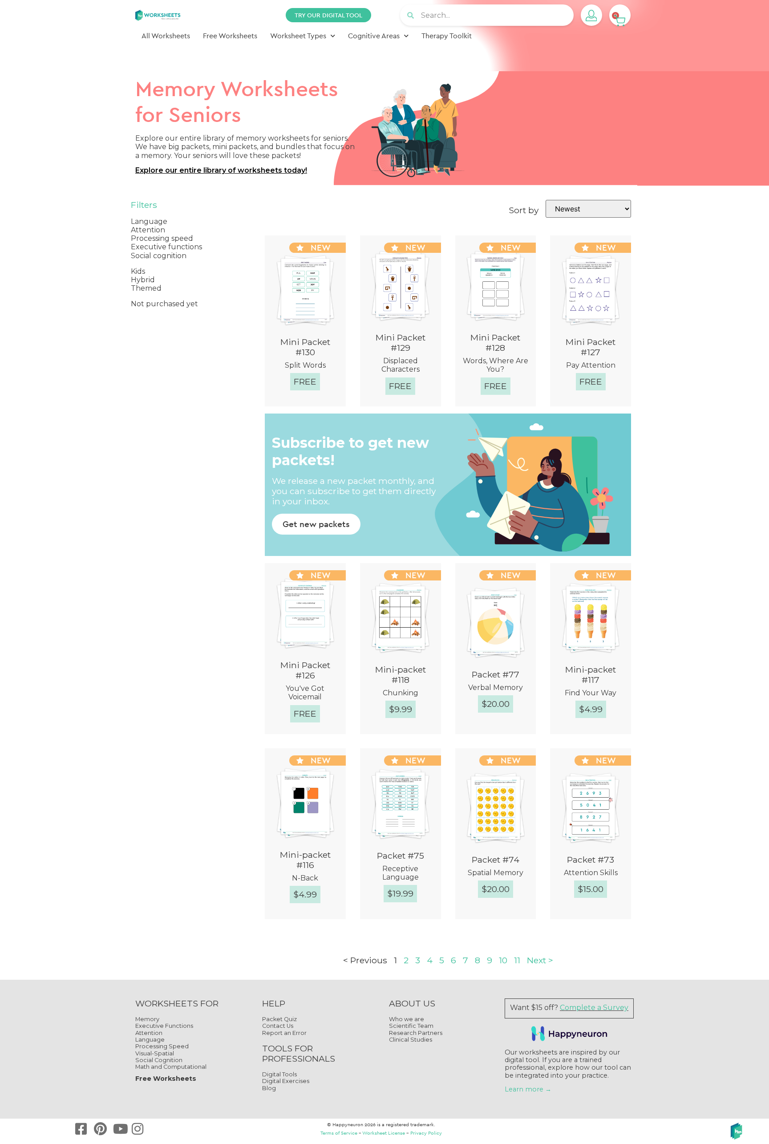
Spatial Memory (495, 872)
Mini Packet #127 (590, 347)
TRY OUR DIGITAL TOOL (328, 15)
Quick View (313, 407)
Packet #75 (400, 855)
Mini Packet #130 (305, 347)
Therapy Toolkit (446, 35)
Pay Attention (590, 365)
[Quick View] (274, 407)
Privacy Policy (426, 1133)
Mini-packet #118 (400, 674)
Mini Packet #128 (495, 342)
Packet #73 (590, 859)
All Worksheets (166, 35)
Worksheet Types (298, 35)
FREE (305, 381)
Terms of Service (338, 1133)
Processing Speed (162, 1046)
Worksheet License (383, 1133)
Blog (269, 1088)
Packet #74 (495, 859)
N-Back (305, 878)
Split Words (305, 365)
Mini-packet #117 (590, 674)
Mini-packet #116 (305, 859)
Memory (147, 1019)
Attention (148, 1033)
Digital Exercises (285, 1081)
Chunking (400, 693)
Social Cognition (158, 1060)
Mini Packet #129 (400, 342)
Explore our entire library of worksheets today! (221, 170)
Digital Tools (279, 1074)
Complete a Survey (594, 1007)
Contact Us (277, 1025)
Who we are (406, 1019)
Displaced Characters (400, 365)
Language (150, 1039)
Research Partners (415, 1033)
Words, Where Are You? (495, 365)
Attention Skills (591, 872)
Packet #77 (495, 674)
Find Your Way (590, 693)
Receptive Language (400, 872)
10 (503, 960)
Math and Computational (170, 1066)
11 (517, 960)
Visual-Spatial (154, 1053)
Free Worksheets (230, 35)
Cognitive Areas (374, 35)
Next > (540, 960)
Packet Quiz (279, 1019)
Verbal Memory (495, 687)
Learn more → (528, 1089)
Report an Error (284, 1033)
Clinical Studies (410, 1039)
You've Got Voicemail (305, 692)
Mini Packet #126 (305, 670)
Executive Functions (164, 1025)
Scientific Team (411, 1025)
